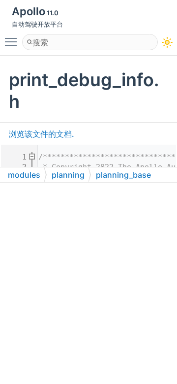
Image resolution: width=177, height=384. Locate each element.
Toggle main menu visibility (13, 41)
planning (68, 175)
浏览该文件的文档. (41, 134)
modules (24, 175)
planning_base (123, 175)
